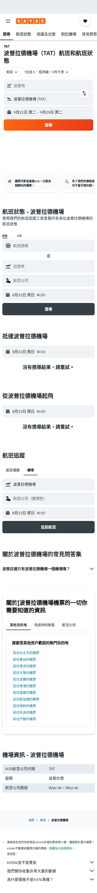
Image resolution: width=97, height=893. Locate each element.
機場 (43, 820)
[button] (8, 21)
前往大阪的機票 (24, 673)
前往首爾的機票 (24, 679)
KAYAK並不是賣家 (21, 862)
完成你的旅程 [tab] (44, 625)
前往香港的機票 (24, 686)
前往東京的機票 (24, 666)
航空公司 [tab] (69, 625)
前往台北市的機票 (26, 653)
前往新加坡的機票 (26, 699)
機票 (31, 820)
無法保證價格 (63, 848)
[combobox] (52, 266)
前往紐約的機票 (24, 706)
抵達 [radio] (5, 235)
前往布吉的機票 (24, 712)
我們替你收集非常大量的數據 (31, 871)
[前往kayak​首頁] (30, 21)
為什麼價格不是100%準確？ (30, 879)
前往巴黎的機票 (24, 719)
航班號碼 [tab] (13, 470)
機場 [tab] (30, 470)
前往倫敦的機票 (24, 692)
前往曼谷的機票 (24, 659)
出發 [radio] (19, 235)
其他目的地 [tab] (18, 625)
